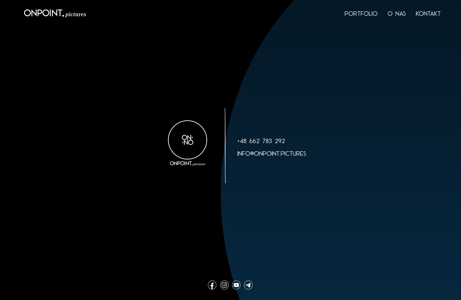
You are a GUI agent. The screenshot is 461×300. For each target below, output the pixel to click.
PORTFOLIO (361, 13)
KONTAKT (428, 13)
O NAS (397, 13)
